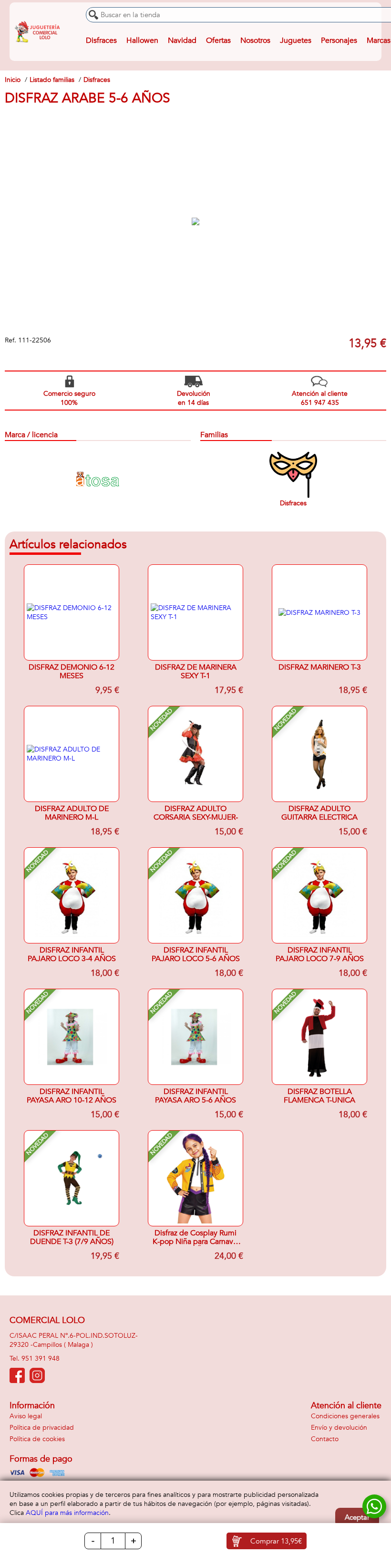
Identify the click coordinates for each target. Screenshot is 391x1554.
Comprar (276, 1541)
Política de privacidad (42, 1427)
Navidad (182, 40)
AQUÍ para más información (67, 1512)
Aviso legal (26, 1416)
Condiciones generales (345, 1416)
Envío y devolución (339, 1427)
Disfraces (101, 40)
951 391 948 (40, 1358)
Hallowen (142, 40)
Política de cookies (37, 1439)
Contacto (325, 1439)
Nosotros (255, 40)
